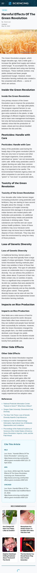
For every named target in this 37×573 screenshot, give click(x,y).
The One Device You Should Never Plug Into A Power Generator (27, 557)
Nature (4, 10)
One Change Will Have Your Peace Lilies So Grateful (9, 528)
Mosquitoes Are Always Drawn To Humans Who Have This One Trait (27, 529)
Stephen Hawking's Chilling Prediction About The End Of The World (9, 557)
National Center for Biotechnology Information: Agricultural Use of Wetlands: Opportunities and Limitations (18, 423)
